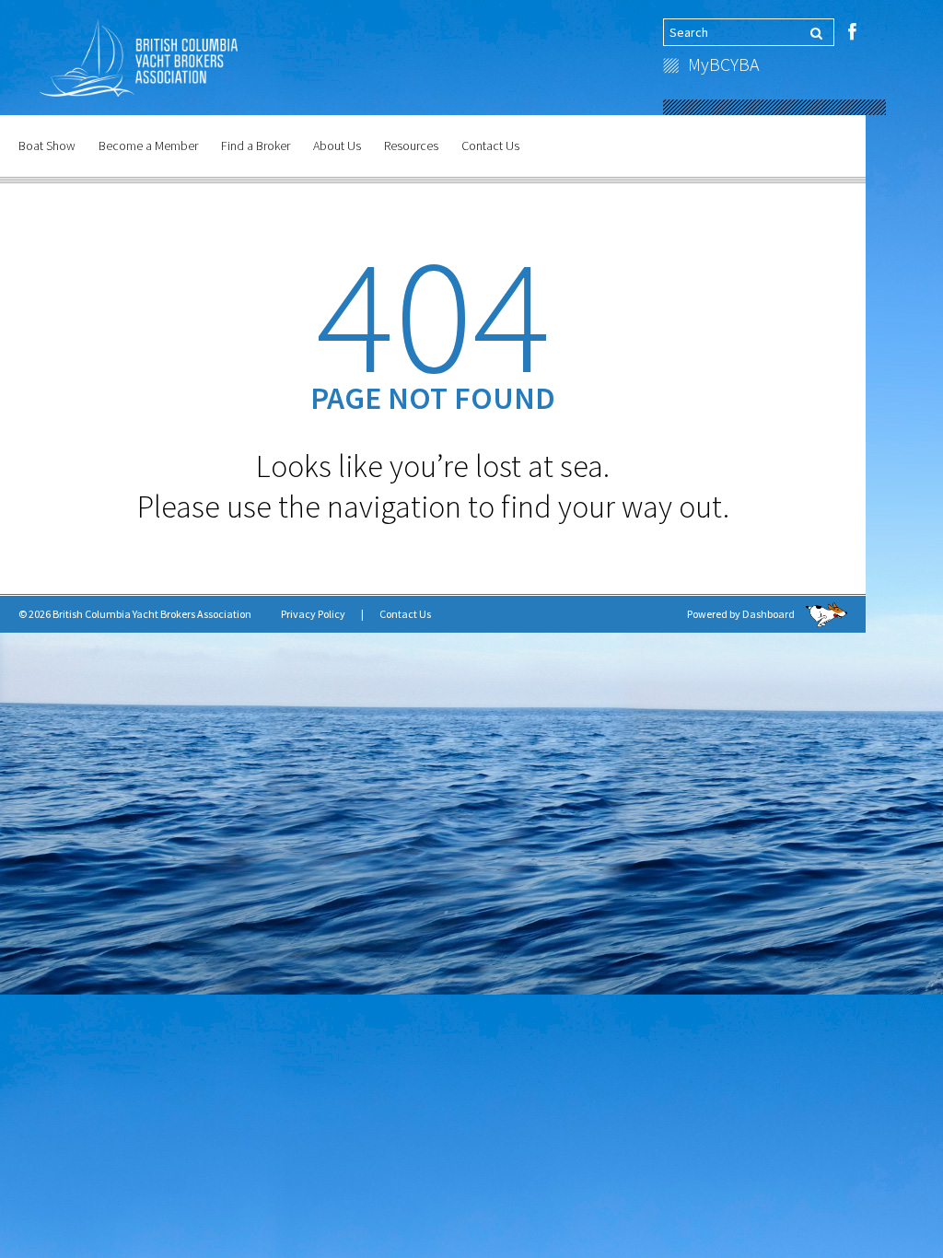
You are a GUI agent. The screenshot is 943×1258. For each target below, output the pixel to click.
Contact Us (490, 145)
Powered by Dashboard (742, 614)
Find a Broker (255, 145)
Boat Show (47, 145)
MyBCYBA (724, 64)
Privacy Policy (313, 614)
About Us (337, 145)
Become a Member (148, 145)
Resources (411, 145)
